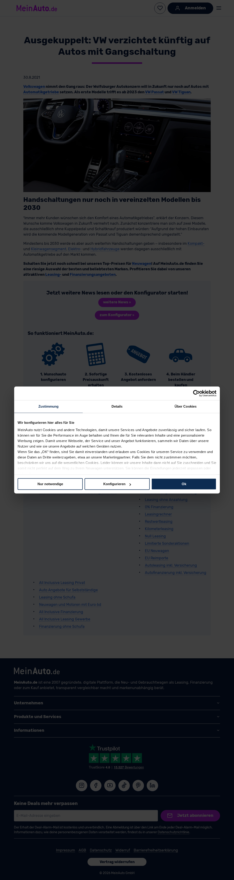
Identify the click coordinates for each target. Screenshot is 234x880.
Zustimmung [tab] (48, 406)
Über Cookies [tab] (186, 406)
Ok (184, 484)
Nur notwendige (50, 484)
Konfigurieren (114, 484)
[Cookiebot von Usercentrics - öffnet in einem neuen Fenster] (196, 393)
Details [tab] (117, 406)
